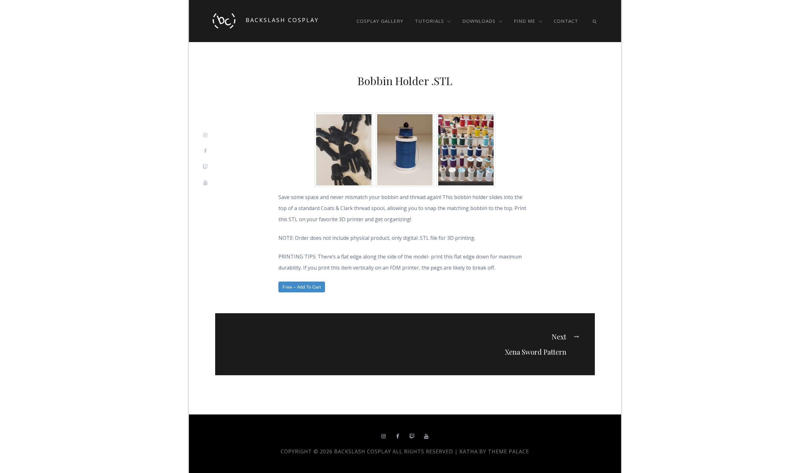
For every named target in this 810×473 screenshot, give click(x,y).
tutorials (429, 21)
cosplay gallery (380, 21)
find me (524, 21)
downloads (478, 21)
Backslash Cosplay (282, 20)
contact (566, 21)
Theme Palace (508, 451)
